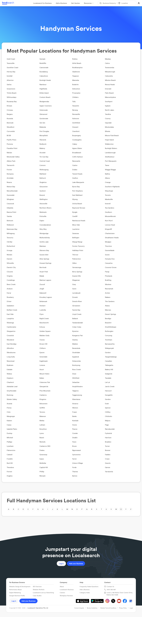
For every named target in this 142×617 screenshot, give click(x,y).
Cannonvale (44, 67)
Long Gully (11, 357)
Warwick (43, 140)
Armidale (10, 178)
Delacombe (76, 361)
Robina (74, 59)
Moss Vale (76, 225)
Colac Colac (76, 327)
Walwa (9, 374)
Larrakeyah (76, 293)
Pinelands (108, 276)
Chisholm (108, 416)
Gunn (74, 289)
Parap (107, 272)
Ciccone (10, 272)
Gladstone (76, 72)
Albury (107, 178)
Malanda (43, 127)
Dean (74, 374)
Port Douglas (44, 131)
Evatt (107, 404)
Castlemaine (11, 327)
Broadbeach (76, 153)
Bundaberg (44, 72)
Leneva (42, 365)
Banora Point (11, 212)
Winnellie (10, 263)
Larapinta (10, 318)
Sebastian (75, 382)
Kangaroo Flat (77, 335)
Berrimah (43, 267)
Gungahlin (109, 395)
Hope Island (109, 140)
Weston (75, 408)
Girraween (76, 306)
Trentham (108, 340)
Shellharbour (109, 157)
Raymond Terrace (78, 208)
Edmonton (76, 89)
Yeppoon (75, 76)
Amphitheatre (77, 386)
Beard (42, 437)
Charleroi (10, 382)
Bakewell (43, 293)
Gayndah (108, 123)
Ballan (42, 378)
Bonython (43, 429)
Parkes (42, 450)
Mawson (43, 416)
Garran (107, 467)
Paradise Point (12, 148)
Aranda (9, 404)
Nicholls (42, 442)
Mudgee (108, 242)
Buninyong (76, 365)
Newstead (10, 361)
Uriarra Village (77, 463)
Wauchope (109, 191)
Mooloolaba (109, 127)
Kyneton (75, 331)
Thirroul (75, 255)
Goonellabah (109, 250)
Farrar (9, 293)
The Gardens (109, 301)
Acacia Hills (76, 276)
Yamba (9, 216)
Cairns (107, 63)
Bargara (9, 114)
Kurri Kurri (109, 221)
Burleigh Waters (111, 148)
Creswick (10, 335)
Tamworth (10, 165)
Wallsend (10, 225)
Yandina (108, 114)
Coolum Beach (45, 97)
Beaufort (108, 323)
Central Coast (45, 161)
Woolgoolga (44, 233)
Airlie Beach (76, 63)
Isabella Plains (12, 429)
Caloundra (109, 76)
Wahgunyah (109, 348)
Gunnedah (10, 195)
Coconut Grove (110, 267)
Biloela (107, 131)
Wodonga (10, 323)
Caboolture (44, 76)
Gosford (42, 191)
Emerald (108, 89)
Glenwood (43, 114)
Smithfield (76, 123)
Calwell (9, 454)
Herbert (42, 306)
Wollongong (44, 170)
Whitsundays (11, 97)
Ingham (108, 106)
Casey (9, 425)
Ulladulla (10, 208)
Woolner (108, 284)
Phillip (42, 471)
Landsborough (110, 153)
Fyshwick (108, 433)
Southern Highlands (112, 187)
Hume (74, 425)
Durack (75, 297)
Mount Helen (44, 374)
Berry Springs (77, 272)
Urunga (9, 250)
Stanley (75, 340)
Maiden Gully (44, 335)
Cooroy (108, 118)
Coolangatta (76, 140)
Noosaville (76, 114)
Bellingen (75, 237)
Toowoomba (109, 67)
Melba (42, 421)
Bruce (74, 446)
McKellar (43, 463)
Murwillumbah (12, 191)
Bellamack (43, 301)
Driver (9, 301)
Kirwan (9, 106)
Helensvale (44, 110)
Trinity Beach (11, 93)
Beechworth (44, 323)
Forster (9, 170)
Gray (74, 284)
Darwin (9, 259)
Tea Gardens (109, 208)
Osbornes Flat (45, 382)
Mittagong (11, 233)
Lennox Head (110, 225)
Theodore (10, 467)
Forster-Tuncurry (78, 246)
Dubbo (74, 170)
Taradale (108, 378)
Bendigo (108, 318)
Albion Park (11, 161)
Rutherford (11, 246)
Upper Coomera (45, 106)
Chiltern (43, 348)
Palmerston (76, 259)
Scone (107, 255)
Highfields (43, 89)
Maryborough (110, 72)
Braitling (108, 280)
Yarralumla (109, 471)
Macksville (109, 199)
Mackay (108, 59)
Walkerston (109, 144)
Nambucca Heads (78, 221)
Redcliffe (43, 63)
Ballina (107, 174)
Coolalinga (11, 280)
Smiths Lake (44, 242)
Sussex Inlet (44, 255)
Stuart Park (44, 272)
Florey (9, 408)
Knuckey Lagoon (46, 297)
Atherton (10, 80)
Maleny (42, 148)
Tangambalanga (111, 357)
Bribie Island (44, 93)
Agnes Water (77, 148)
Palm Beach (109, 93)
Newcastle (76, 161)
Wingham (10, 199)
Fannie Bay (76, 310)
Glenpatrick (44, 386)
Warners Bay (44, 250)
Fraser (74, 412)
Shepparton (11, 331)
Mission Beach (110, 80)
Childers (75, 97)
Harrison (108, 437)
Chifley (107, 412)
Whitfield (75, 378)
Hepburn (10, 378)
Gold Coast (11, 59)
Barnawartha (109, 344)
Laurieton (75, 229)
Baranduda (76, 348)
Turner (107, 446)
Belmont (10, 221)
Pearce (74, 429)
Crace (107, 459)
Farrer (74, 459)
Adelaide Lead (12, 386)
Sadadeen (10, 306)
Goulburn (108, 212)
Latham (42, 425)
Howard (75, 127)
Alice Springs (44, 259)
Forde (74, 467)
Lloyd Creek (76, 314)
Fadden (107, 454)
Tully (74, 101)
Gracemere (11, 89)
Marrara (108, 310)
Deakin (74, 437)
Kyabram (10, 365)
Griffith (42, 408)
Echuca (42, 327)
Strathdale (76, 352)
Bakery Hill (109, 369)
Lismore (43, 165)
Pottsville (43, 216)
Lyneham (10, 446)
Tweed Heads (77, 174)
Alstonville (43, 204)
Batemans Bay (12, 229)
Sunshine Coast (12, 67)
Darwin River (77, 301)
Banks (74, 416)
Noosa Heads (110, 84)
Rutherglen (109, 331)
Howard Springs (45, 263)
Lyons (42, 433)
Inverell (108, 204)
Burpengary (76, 135)
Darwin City (11, 267)
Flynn (42, 314)
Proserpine (76, 93)
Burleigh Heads (45, 80)
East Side (10, 314)
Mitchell (10, 437)
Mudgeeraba (44, 101)
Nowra (9, 182)
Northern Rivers (45, 208)
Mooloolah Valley (13, 157)
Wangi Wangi (77, 242)
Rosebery (10, 297)
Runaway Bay (12, 101)
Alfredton (10, 348)
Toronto (108, 195)
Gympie (42, 59)
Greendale (43, 357)
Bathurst (43, 178)
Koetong (10, 395)
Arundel (42, 153)
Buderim (75, 84)
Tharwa (75, 471)
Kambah (75, 421)
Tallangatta (109, 365)
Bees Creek (11, 284)
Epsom (42, 352)
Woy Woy (43, 229)
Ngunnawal (76, 450)
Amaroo (75, 404)
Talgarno (75, 391)
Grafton (75, 178)
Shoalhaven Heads (112, 237)
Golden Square (45, 331)
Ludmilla (43, 310)
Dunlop (9, 433)
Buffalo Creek (12, 310)
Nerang (75, 110)
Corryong (108, 335)
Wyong (75, 199)
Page (107, 425)
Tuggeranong (77, 395)
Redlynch (43, 144)
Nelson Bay (11, 187)
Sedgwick (108, 374)
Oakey (74, 144)
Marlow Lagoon (45, 280)
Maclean (43, 246)
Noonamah (109, 289)
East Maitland (77, 195)
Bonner (107, 450)
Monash (42, 476)
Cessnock (10, 204)
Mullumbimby (45, 237)
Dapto (42, 221)
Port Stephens (77, 191)
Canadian (108, 361)
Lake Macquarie (78, 182)
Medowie (43, 212)
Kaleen (9, 421)
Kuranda (10, 118)
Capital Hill (44, 467)
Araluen (10, 289)
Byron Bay (76, 187)
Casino (74, 165)
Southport (108, 101)
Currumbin (11, 131)
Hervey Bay (11, 72)
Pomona (10, 144)
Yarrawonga (76, 267)
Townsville (10, 63)
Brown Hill (43, 344)
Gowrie (108, 463)
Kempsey (10, 174)
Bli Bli (9, 135)
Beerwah (10, 123)
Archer (107, 293)
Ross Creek (76, 369)
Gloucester (44, 187)
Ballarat (75, 318)
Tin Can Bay (44, 157)
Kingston (43, 399)
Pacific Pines (11, 140)
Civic (8, 412)
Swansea (75, 233)
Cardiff (74, 216)
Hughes (9, 476)
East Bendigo (11, 344)
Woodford (10, 127)
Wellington (44, 199)
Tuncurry (10, 237)
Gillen (74, 263)
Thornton (108, 246)
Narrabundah (110, 429)
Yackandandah (77, 323)
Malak (42, 276)
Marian (9, 153)
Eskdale (9, 369)
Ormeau (10, 110)
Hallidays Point (77, 250)
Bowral (42, 195)
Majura (107, 421)
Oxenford (75, 131)
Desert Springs (110, 314)
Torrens (42, 412)
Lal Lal (107, 382)
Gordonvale (44, 118)
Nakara (107, 297)
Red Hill (10, 463)
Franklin (10, 459)
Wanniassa (76, 399)
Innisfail (9, 76)
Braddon (108, 442)
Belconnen (43, 404)
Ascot (42, 369)
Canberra (43, 395)
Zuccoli (42, 284)
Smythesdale (11, 391)
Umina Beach (77, 204)
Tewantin (75, 106)
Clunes (42, 340)
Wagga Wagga (110, 170)
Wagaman (76, 280)
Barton (74, 476)
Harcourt (108, 391)
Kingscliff (108, 229)
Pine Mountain (45, 391)
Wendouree (11, 352)
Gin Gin (42, 123)
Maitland (43, 174)
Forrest (9, 471)
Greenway (43, 454)
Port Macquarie (110, 161)
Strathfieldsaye (110, 327)
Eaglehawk (44, 361)
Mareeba (75, 80)
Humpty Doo (110, 259)
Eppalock (75, 357)
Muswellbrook (110, 216)
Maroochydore (110, 97)
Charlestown (110, 233)
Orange (108, 182)
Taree (107, 165)
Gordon (108, 352)
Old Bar (9, 242)
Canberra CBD (45, 446)
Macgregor (11, 416)
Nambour (43, 84)
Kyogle (74, 212)
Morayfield (44, 135)
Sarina (9, 84)
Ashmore (75, 118)
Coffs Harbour (77, 157)
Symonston (76, 454)
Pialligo (9, 442)
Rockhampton (77, 67)
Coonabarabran (45, 225)
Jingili (42, 289)
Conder (75, 433)
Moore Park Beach (112, 135)
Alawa (107, 306)
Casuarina (108, 263)
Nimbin (9, 255)
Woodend (10, 340)
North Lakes (109, 110)
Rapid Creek (44, 318)
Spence (108, 408)
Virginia (9, 276)
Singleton (43, 182)
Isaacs (42, 459)
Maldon (75, 344)
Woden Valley (12, 399)
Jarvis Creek (109, 386)
